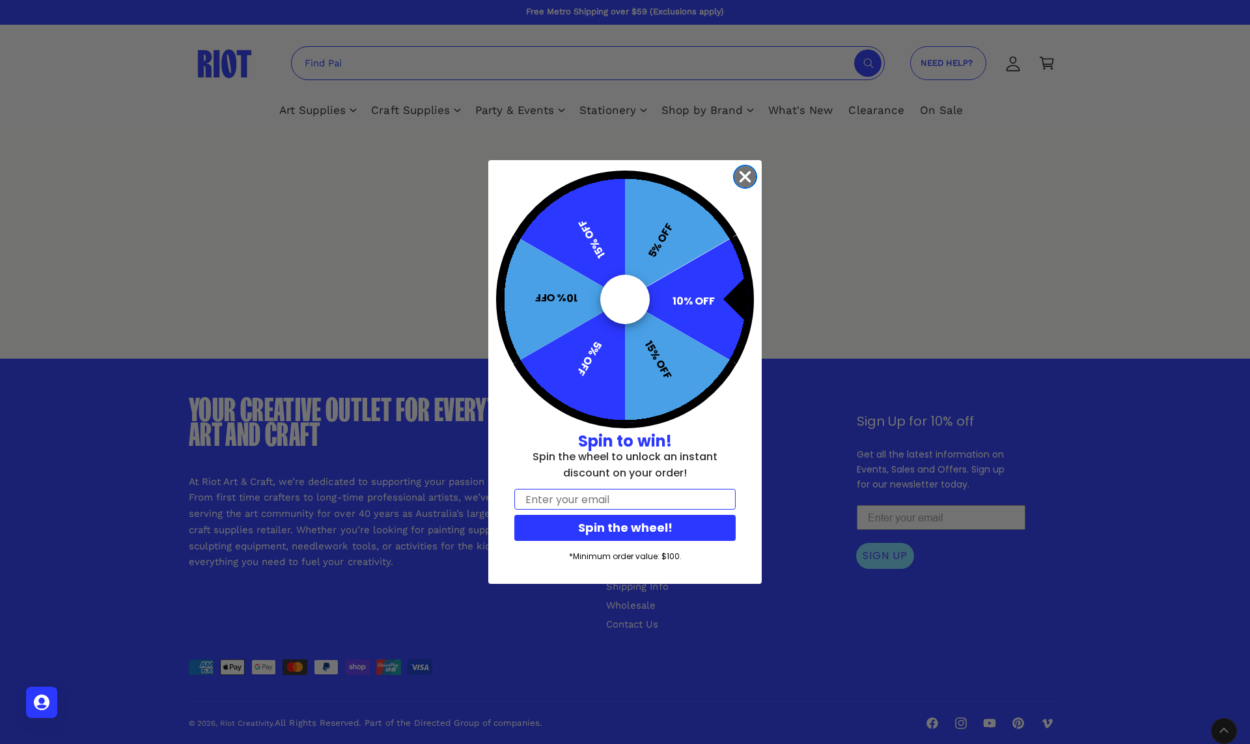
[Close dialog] (745, 176)
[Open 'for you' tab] (41, 702)
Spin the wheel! (625, 527)
